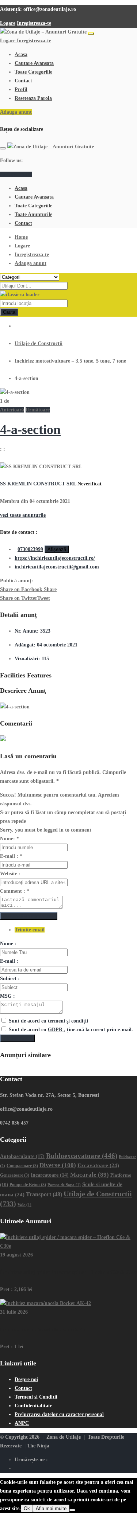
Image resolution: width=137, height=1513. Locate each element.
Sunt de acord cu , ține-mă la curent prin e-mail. (71, 1029)
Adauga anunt (16, 112)
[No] (72, 1510)
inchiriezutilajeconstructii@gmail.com (57, 567)
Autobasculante (22, 1156)
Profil (21, 89)
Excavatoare (98, 1165)
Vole (24, 1205)
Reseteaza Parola (33, 98)
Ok (27, 1508)
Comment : (14, 891)
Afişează (56, 549)
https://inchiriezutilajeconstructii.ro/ (55, 558)
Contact (23, 80)
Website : (10, 873)
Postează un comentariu (28, 916)
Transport (44, 1194)
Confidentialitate (33, 1405)
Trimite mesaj (17, 1038)
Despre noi (26, 1379)
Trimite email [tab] (30, 930)
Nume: (9, 838)
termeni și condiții (68, 1021)
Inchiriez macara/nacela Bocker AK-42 (42, 1329)
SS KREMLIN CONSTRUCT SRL (38, 483)
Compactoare (22, 1166)
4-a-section (30, 429)
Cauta (9, 312)
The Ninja (38, 1446)
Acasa (21, 54)
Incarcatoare (50, 1175)
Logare (7, 23)
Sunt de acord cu (48, 1021)
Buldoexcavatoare (81, 1156)
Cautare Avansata (34, 63)
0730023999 (30, 549)
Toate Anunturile (33, 214)
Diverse (57, 1165)
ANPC (22, 1423)
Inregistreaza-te (34, 23)
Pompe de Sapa (64, 1185)
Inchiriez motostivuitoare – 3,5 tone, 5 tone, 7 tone (70, 361)
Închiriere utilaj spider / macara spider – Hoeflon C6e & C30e (68, 1272)
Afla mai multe (51, 1508)
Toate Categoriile (33, 72)
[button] (13, 410)
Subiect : (10, 978)
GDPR (56, 1029)
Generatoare (14, 1175)
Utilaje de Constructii (38, 343)
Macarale (89, 1174)
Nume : (8, 943)
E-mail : (11, 856)
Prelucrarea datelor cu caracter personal (59, 1414)
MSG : (7, 996)
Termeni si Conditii (36, 1397)
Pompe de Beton (27, 1184)
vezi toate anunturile (23, 515)
